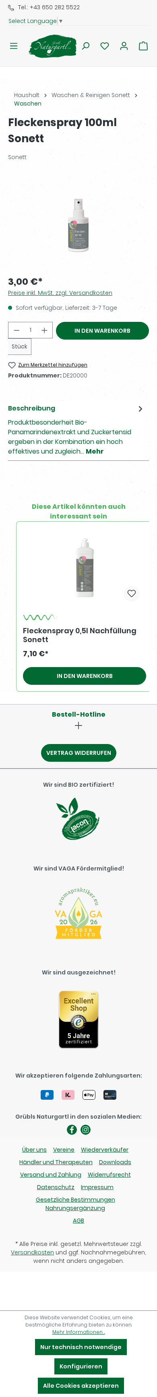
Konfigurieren (81, 1366)
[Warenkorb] (143, 46)
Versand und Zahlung (50, 1175)
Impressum (97, 1187)
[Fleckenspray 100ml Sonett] (78, 223)
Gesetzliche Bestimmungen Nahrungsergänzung (75, 1204)
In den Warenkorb (102, 331)
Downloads (115, 1162)
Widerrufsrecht (109, 1175)
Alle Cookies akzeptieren (81, 1386)
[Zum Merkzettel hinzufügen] (132, 594)
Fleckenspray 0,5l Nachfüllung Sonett (79, 635)
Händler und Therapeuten (56, 1162)
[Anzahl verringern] (16, 330)
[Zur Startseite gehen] (47, 46)
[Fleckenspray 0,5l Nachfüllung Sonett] (84, 568)
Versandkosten (32, 1252)
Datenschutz (55, 1187)
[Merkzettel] (104, 46)
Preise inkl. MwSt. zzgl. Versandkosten (60, 293)
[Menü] (13, 46)
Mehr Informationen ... (78, 1332)
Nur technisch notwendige (81, 1347)
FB (72, 1130)
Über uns (34, 1150)
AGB (78, 1221)
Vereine (63, 1150)
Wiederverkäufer (104, 1150)
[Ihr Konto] (124, 46)
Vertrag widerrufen (78, 753)
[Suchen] (85, 46)
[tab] (76, 429)
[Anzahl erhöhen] (44, 330)
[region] (78, 223)
